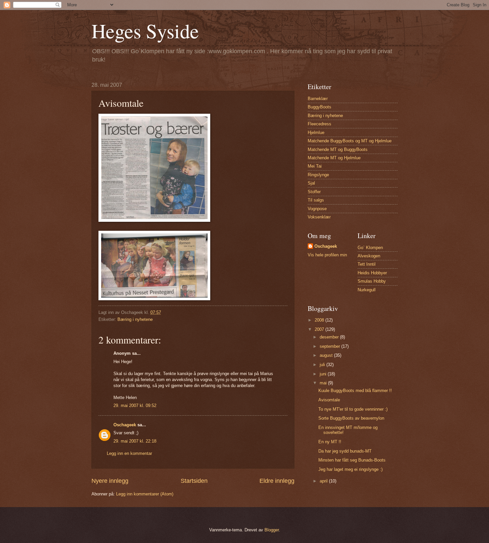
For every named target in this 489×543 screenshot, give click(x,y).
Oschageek (124, 424)
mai (324, 382)
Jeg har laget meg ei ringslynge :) (350, 469)
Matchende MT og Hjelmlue (334, 157)
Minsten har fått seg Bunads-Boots (352, 460)
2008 (320, 320)
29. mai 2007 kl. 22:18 (134, 441)
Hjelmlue (316, 132)
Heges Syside (145, 30)
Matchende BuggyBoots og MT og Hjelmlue (350, 140)
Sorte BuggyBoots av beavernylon (351, 418)
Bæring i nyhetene (135, 319)
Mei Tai (315, 166)
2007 (320, 329)
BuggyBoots (319, 106)
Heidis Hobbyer (372, 272)
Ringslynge (318, 174)
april (324, 480)
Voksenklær (319, 216)
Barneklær (318, 98)
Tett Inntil (367, 264)
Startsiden (194, 480)
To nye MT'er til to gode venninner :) (353, 409)
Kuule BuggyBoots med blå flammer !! (355, 390)
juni (324, 373)
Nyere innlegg (109, 480)
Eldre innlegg (276, 480)
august (327, 355)
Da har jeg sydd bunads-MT (345, 451)
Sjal (311, 183)
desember (330, 337)
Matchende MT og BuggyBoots (338, 149)
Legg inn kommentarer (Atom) (144, 493)
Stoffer (314, 191)
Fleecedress (319, 123)
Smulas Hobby (372, 281)
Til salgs (316, 200)
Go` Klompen (370, 247)
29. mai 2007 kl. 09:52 (134, 405)
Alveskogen (369, 255)
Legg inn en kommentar (129, 453)
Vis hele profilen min (327, 254)
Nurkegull (367, 289)
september (330, 346)
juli (323, 364)
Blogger (271, 529)
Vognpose (317, 208)
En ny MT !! (329, 441)
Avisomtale (329, 399)
